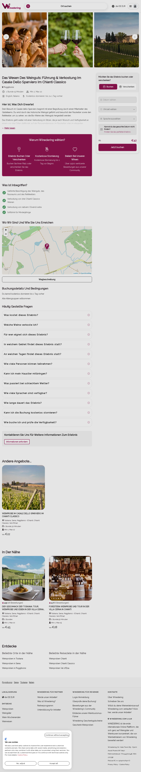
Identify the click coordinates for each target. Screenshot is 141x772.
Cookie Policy (22, 755)
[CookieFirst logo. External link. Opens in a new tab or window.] (6, 739)
